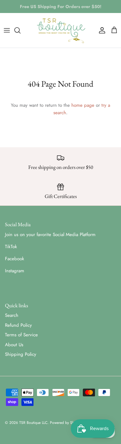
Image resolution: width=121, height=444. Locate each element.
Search (11, 315)
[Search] (20, 30)
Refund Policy (18, 325)
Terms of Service (21, 334)
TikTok (11, 246)
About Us (14, 344)
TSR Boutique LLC (33, 422)
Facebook (14, 258)
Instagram (14, 270)
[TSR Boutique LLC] (60, 30)
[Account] (100, 30)
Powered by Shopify (66, 422)
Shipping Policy (20, 354)
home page (82, 105)
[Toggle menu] (7, 30)
